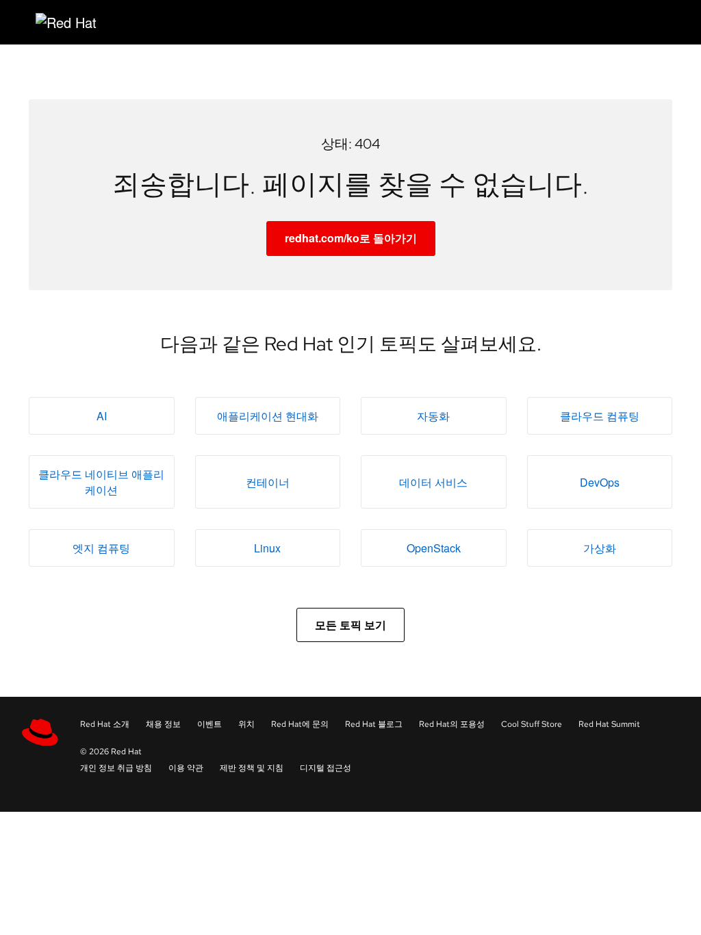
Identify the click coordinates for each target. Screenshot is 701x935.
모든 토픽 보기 (350, 624)
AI (102, 416)
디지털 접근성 (325, 768)
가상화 (599, 548)
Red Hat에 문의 (300, 724)
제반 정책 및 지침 (251, 768)
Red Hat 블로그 (374, 724)
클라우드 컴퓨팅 (599, 416)
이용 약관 (185, 768)
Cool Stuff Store (531, 724)
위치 (246, 724)
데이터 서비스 (433, 482)
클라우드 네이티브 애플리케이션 (101, 482)
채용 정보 (163, 724)
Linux (267, 548)
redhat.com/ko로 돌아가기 (351, 238)
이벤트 (209, 724)
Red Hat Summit (609, 724)
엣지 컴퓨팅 (101, 548)
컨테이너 (268, 482)
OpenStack (434, 548)
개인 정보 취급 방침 (116, 768)
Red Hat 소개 (104, 724)
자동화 (433, 416)
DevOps (600, 482)
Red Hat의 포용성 (452, 724)
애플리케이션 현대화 (267, 416)
